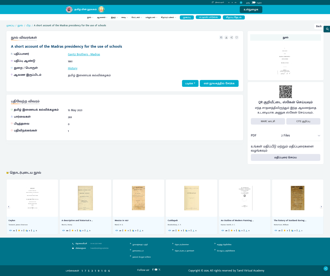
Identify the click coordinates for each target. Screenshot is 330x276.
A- (229, 3)
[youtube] (157, 269)
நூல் (89, 17)
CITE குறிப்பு (303, 121)
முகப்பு (187, 17)
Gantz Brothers (78, 54)
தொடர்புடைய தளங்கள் (184, 250)
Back (319, 26)
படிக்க (189, 83)
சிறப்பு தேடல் (234, 17)
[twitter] (160, 269)
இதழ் (113, 17)
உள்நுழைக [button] (251, 9)
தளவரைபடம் (138, 250)
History (72, 68)
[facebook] (153, 269)
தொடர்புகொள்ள (182, 244)
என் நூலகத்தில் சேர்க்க (219, 83)
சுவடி (123, 17)
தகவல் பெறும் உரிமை (142, 257)
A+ (236, 3)
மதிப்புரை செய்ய (285, 157)
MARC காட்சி (268, 121)
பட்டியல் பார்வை (208, 17)
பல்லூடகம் (150, 17)
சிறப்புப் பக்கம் (167, 17)
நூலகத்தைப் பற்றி (140, 244)
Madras (95, 54)
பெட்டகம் (135, 17)
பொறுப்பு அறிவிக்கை (226, 250)
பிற (28, 25)
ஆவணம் (101, 17)
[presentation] (8, 207)
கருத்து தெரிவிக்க (224, 244)
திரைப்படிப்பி (219, 2)
